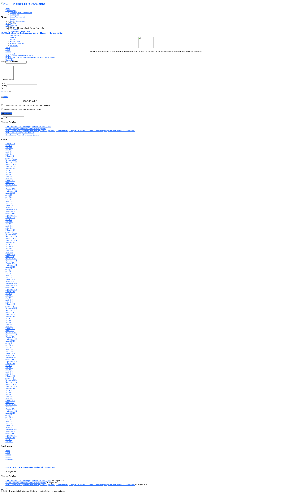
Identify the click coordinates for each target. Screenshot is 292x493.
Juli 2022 (8, 195)
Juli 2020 (8, 244)
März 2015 (9, 374)
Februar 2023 (10, 181)
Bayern (12, 19)
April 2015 (9, 372)
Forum (7, 50)
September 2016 (11, 339)
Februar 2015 (10, 376)
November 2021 (11, 211)
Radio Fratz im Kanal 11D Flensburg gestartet (22, 135)
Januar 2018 (9, 306)
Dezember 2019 (11, 259)
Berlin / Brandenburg (17, 21)
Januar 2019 (9, 281)
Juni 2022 (9, 197)
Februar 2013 (10, 425)
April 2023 (9, 177)
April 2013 (9, 421)
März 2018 (9, 302)
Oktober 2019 (10, 263)
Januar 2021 (9, 232)
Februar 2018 (10, 304)
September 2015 (11, 362)
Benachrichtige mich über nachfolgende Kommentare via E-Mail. (27, 105)
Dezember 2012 (11, 429)
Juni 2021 (9, 222)
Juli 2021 (8, 220)
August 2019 (10, 267)
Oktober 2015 (10, 359)
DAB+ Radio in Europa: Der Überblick (19, 133)
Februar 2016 (10, 353)
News (7, 48)
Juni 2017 (9, 320)
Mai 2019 (8, 273)
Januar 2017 (9, 331)
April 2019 (9, 275)
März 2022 (9, 203)
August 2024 (10, 144)
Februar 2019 (10, 279)
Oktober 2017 (10, 312)
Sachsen (13, 39)
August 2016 (10, 341)
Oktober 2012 (10, 434)
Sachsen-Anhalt (15, 41)
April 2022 (9, 201)
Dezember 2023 (11, 160)
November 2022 (11, 187)
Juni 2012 (9, 442)
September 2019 (11, 265)
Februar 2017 (10, 329)
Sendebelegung (11, 11)
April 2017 (9, 325)
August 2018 (10, 292)
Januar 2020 (9, 257)
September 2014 (11, 386)
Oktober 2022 (10, 189)
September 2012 (11, 436)
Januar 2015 (9, 378)
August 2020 (10, 242)
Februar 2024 (10, 156)
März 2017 (9, 327)
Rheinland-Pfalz (16, 35)
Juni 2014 (9, 392)
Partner (8, 52)
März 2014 (9, 399)
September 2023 (11, 166)
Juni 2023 (9, 172)
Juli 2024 (8, 146)
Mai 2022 (8, 199)
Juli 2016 (8, 343)
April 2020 (9, 251)
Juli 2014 (8, 390)
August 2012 (10, 438)
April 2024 (9, 152)
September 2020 (11, 240)
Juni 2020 (9, 246)
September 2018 (11, 290)
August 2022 (10, 193)
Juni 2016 (9, 345)
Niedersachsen (15, 29)
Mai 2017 (8, 322)
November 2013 (11, 407)
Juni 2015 (9, 368)
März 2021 (9, 228)
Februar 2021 (10, 230)
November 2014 (11, 382)
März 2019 (9, 277)
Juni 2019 (9, 271)
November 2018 (11, 285)
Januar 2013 (9, 427)
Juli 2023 (8, 170)
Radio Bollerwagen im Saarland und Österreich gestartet (25, 129)
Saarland (13, 37)
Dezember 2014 (11, 380)
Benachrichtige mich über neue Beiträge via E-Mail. (22, 109)
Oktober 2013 (10, 409)
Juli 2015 (8, 366)
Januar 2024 (9, 158)
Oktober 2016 (10, 337)
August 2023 (10, 168)
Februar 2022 (10, 205)
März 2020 (9, 253)
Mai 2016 (8, 347)
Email (3, 86)
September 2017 (11, 314)
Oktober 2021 (10, 214)
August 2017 (10, 316)
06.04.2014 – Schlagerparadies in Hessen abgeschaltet (32, 32)
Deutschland (14, 15)
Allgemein (9, 26)
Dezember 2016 (11, 333)
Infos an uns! (10, 54)
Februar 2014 (10, 401)
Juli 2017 (8, 318)
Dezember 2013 (11, 405)
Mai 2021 (8, 224)
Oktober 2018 (10, 288)
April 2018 (9, 300)
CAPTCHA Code (28, 101)
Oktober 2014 (10, 384)
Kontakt (8, 457)
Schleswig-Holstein (17, 44)
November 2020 (11, 236)
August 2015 (10, 364)
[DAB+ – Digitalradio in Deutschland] (23, 3)
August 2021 (10, 218)
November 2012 (11, 431)
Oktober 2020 (10, 238)
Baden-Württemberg (17, 17)
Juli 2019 (8, 269)
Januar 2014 (9, 403)
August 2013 (10, 413)
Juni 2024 (9, 148)
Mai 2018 (8, 298)
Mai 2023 (8, 174)
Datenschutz (9, 60)
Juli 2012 (8, 440)
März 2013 (9, 423)
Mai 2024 (8, 150)
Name (3, 83)
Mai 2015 (8, 370)
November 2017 (11, 310)
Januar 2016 (9, 355)
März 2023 (9, 179)
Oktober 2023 (10, 164)
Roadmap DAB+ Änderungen (21, 13)
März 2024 (9, 154)
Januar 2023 (9, 183)
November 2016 (11, 335)
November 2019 (11, 261)
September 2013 (11, 411)
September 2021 (11, 216)
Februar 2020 (10, 255)
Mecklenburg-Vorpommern (20, 31)
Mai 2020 (8, 248)
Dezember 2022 (11, 185)
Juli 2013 (8, 415)
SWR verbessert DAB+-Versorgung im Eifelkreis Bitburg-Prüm (28, 127)
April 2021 (9, 226)
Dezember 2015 (11, 357)
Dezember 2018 (11, 283)
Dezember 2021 (11, 209)
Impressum (9, 459)
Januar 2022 (9, 207)
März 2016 (9, 351)
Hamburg (13, 25)
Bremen (13, 23)
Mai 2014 (8, 394)
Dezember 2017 (11, 308)
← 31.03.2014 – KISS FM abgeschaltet (19, 55)
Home (7, 9)
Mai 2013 (8, 419)
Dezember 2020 (11, 234)
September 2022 (11, 191)
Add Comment (8, 80)
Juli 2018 (8, 294)
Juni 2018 (9, 296)
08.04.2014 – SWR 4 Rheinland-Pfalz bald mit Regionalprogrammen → (31, 57)
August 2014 (10, 388)
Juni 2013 (9, 417)
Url (2, 88)
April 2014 (9, 397)
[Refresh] (4, 97)
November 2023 (11, 162)
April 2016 (9, 349)
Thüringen (14, 46)
